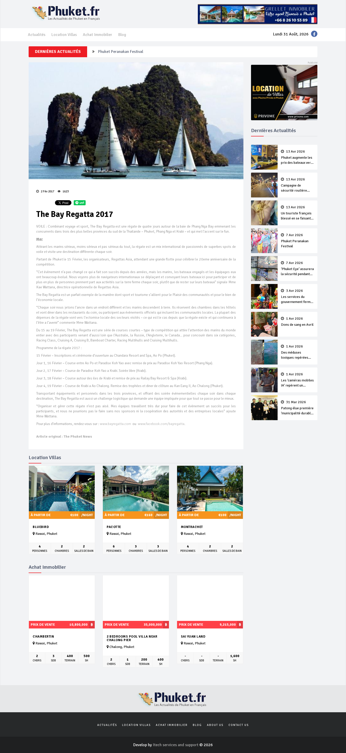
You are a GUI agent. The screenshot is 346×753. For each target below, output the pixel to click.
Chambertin (43, 636)
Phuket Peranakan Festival (120, 49)
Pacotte (114, 527)
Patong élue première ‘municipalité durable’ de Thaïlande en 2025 (297, 408)
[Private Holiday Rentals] (284, 92)
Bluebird (41, 527)
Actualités (36, 34)
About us (215, 725)
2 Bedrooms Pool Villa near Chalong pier (132, 638)
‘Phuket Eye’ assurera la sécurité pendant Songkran (297, 269)
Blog (122, 34)
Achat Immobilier (97, 34)
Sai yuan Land (193, 636)
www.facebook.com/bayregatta (161, 424)
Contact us (238, 725)
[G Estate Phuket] (257, 13)
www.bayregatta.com (115, 424)
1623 (65, 191)
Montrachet (192, 527)
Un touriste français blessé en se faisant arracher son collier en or (296, 213)
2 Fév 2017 (47, 191)
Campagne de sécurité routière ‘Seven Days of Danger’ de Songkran (296, 185)
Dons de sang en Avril (297, 322)
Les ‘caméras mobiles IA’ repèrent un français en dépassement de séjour (297, 380)
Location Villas (64, 34)
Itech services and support (176, 744)
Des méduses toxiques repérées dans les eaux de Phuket (294, 352)
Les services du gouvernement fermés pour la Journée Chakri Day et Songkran (297, 296)
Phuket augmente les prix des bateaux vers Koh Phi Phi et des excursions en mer (297, 157)
